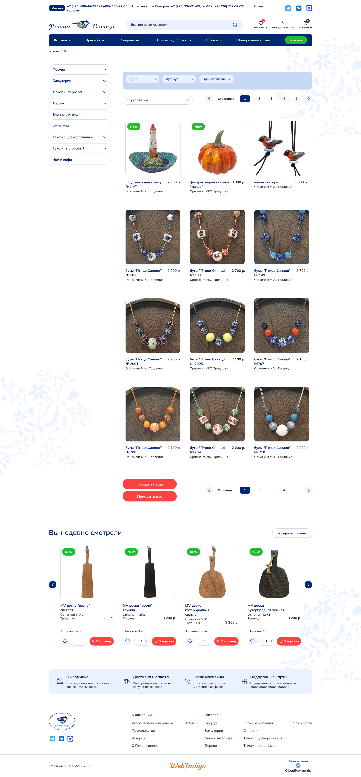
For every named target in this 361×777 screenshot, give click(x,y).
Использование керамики (153, 723)
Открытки (61, 126)
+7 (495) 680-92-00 (113, 6)
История (138, 738)
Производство (143, 730)
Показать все (149, 496)
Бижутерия (62, 81)
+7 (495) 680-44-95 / (82, 6)
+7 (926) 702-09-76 (229, 6)
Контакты (214, 40)
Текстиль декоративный (73, 137)
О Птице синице (145, 745)
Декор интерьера (67, 92)
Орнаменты (95, 40)
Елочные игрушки (68, 114)
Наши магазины (208, 676)
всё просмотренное (292, 533)
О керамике (129, 40)
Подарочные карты (253, 40)
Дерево (59, 103)
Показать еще (150, 484)
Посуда (59, 69)
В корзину (103, 641)
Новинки (296, 40)
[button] (308, 584)
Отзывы (190, 723)
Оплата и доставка (173, 40)
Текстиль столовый (68, 148)
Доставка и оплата (151, 676)
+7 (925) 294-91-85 (185, 6)
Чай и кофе (62, 159)
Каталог (60, 40)
